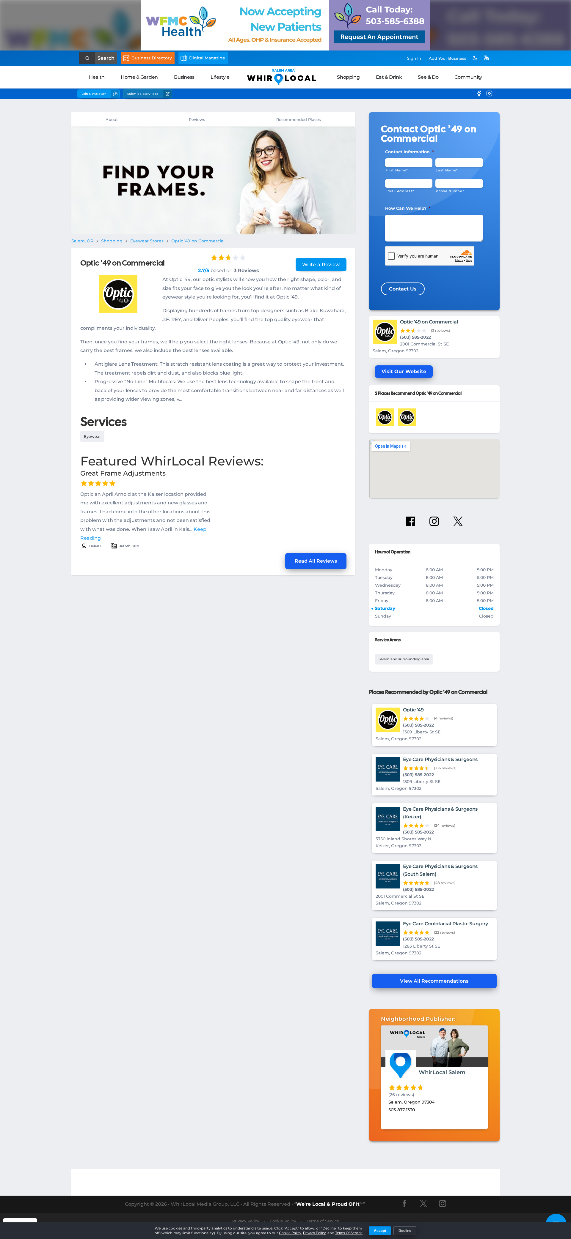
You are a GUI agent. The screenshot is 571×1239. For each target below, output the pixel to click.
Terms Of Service (349, 1233)
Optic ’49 (413, 710)
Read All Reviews (316, 561)
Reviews (197, 119)
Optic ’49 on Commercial (198, 241)
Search (106, 58)
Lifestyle (220, 77)
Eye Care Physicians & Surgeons (440, 759)
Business (184, 77)
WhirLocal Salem (442, 1072)
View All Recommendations (434, 981)
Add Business (447, 58)
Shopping (348, 77)
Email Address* (399, 191)
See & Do (428, 77)
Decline (405, 1231)
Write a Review (321, 264)
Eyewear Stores (147, 241)
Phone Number (450, 191)
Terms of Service (323, 1221)
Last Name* (447, 170)
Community (468, 77)
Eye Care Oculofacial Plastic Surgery (445, 924)
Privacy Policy (245, 1221)
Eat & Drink (389, 77)
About (112, 119)
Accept (380, 1231)
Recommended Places (298, 119)
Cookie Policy (283, 1221)
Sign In (414, 58)
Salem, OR (82, 241)
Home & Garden (139, 77)
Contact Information (409, 151)
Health (97, 77)
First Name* (396, 170)
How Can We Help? (408, 208)
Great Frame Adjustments (123, 473)
